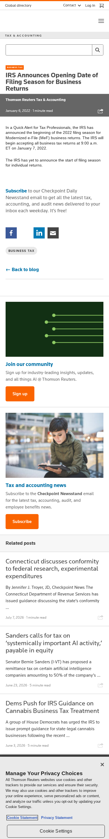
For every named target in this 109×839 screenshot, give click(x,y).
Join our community (29, 364)
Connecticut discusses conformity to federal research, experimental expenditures (52, 568)
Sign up (20, 393)
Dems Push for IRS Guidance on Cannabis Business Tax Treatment (52, 706)
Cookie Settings (56, 831)
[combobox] (54, 50)
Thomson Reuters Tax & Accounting (36, 99)
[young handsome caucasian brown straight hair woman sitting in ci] (54, 445)
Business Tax (14, 67)
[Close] (102, 764)
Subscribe (16, 191)
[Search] (97, 50)
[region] (54, 798)
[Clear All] (86, 50)
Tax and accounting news (36, 485)
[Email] (53, 232)
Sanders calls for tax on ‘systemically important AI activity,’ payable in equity (54, 642)
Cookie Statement (22, 818)
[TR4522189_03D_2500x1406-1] (54, 329)
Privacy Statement (55, 818)
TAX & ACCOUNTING (23, 35)
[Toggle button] (101, 21)
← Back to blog (22, 269)
